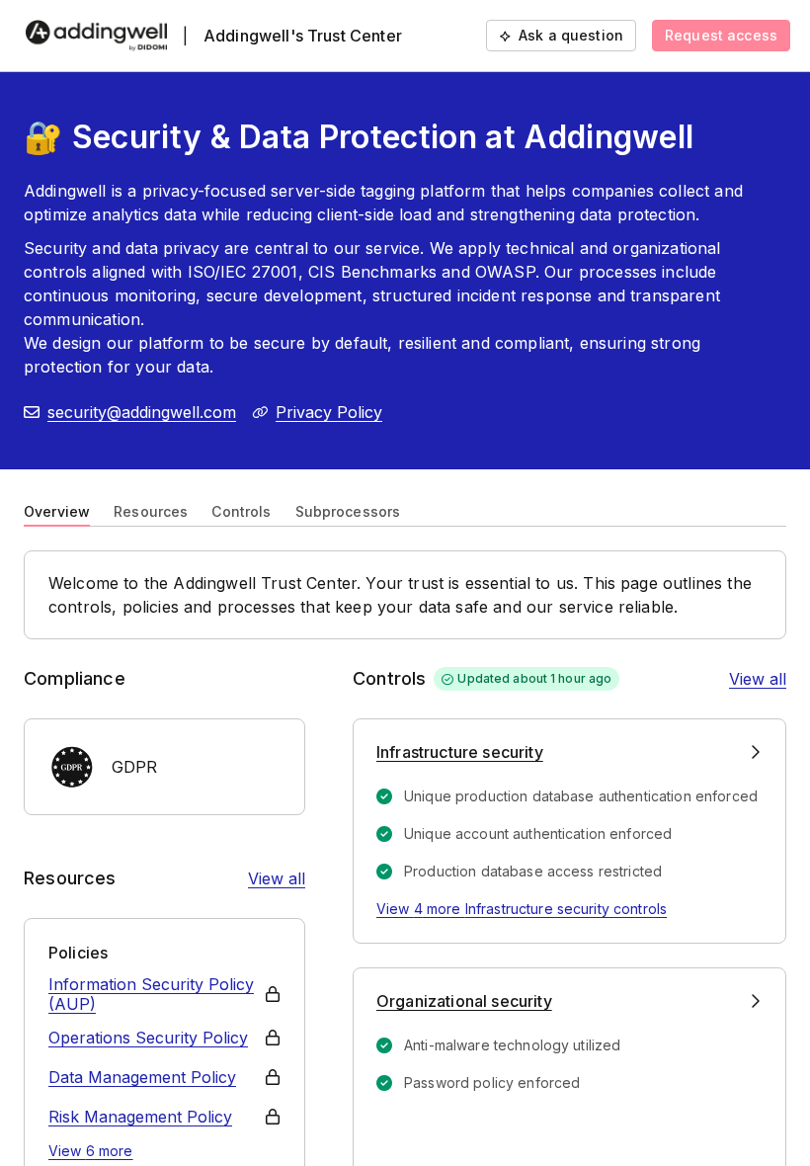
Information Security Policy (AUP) (151, 994)
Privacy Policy (329, 412)
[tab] (57, 510)
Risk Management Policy (140, 1116)
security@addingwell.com (141, 412)
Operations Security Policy (148, 1037)
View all (276, 878)
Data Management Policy (142, 1077)
